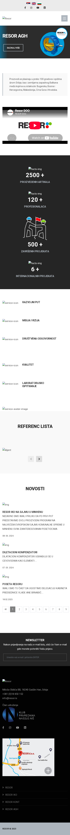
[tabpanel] (35, 42)
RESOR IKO (11, 794)
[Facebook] (25, 7)
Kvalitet (28, 364)
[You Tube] (38, 7)
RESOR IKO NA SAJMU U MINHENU (22, 512)
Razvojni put (31, 302)
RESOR (9, 787)
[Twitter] (17, 728)
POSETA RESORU (12, 584)
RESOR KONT (12, 802)
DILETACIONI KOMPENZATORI (19, 552)
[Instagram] (31, 7)
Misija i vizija (31, 320)
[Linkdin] (45, 7)
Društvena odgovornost (39, 338)
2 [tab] (35, 47)
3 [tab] (40, 47)
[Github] (25, 728)
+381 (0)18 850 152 (12, 693)
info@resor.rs (9, 698)
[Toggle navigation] (64, 18)
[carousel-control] (31, 459)
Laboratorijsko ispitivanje (33, 384)
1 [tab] (30, 47)
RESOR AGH (11, 809)
